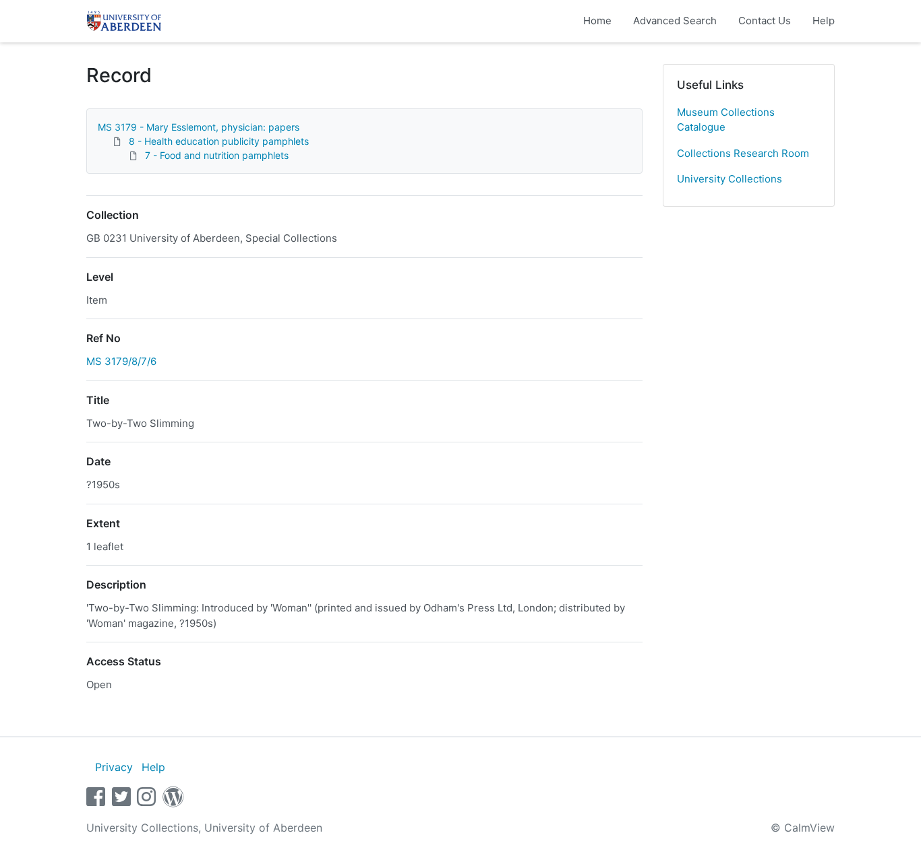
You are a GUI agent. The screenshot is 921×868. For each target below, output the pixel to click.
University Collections (729, 178)
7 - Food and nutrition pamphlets (217, 155)
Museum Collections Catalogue (726, 120)
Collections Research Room (743, 153)
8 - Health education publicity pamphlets (219, 141)
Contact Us (764, 20)
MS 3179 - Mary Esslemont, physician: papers (198, 127)
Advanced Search (675, 20)
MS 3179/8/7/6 (121, 361)
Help (823, 20)
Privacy (114, 767)
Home (597, 20)
